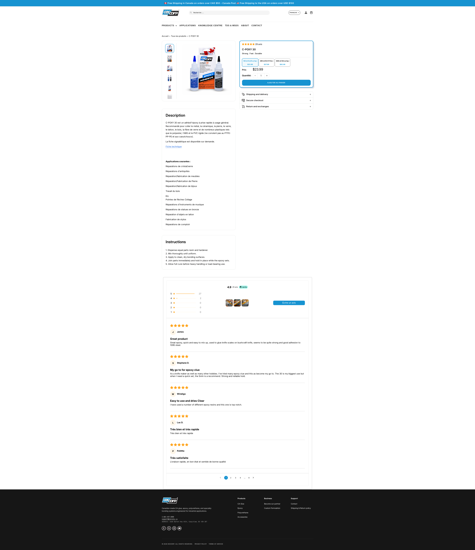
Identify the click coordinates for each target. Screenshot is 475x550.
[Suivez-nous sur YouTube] (179, 528)
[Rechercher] (191, 12)
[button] (248, 44)
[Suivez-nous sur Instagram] (174, 528)
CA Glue (241, 504)
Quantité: (246, 75)
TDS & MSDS (232, 25)
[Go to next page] (254, 478)
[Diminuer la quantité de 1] (255, 75)
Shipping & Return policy (301, 508)
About (245, 25)
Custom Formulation (272, 508)
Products (168, 25)
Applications (187, 25)
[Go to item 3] (245, 302)
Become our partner (272, 504)
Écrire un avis (289, 303)
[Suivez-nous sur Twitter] (169, 528)
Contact (256, 25)
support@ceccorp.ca (169, 519)
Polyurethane (243, 513)
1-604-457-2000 (168, 517)
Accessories (242, 517)
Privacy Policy (201, 544)
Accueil (165, 36)
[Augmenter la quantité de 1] (267, 75)
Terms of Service (216, 544)
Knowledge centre (210, 25)
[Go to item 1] (229, 302)
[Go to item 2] (237, 302)
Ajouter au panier (276, 83)
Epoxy (240, 508)
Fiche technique (174, 146)
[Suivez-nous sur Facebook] (164, 528)
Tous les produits (178, 36)
